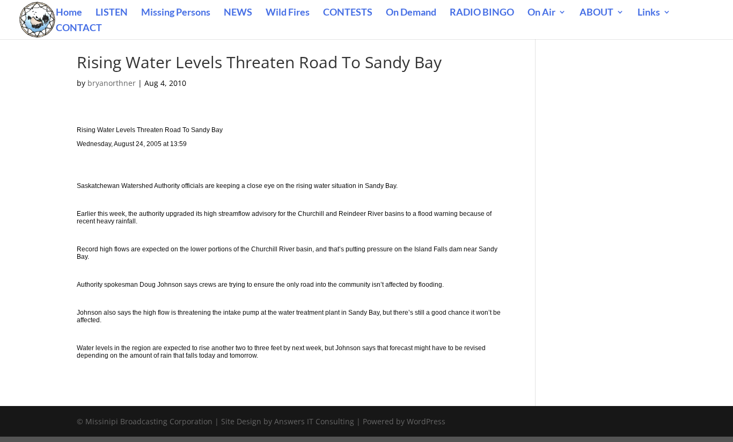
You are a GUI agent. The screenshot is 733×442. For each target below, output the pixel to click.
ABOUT (596, 13)
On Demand (411, 13)
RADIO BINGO (482, 13)
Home (69, 13)
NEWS (238, 13)
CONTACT (79, 28)
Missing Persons (175, 13)
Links (648, 13)
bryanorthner (111, 83)
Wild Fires (288, 13)
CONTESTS (347, 13)
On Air (541, 13)
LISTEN (112, 13)
